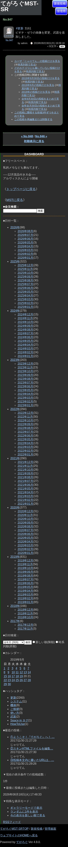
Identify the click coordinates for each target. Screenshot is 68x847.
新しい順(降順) (45, 642)
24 (13, 680)
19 (21, 676)
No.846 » (41, 136)
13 (25, 672)
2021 (15, 458)
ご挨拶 (14, 709)
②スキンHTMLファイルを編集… (31, 748)
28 (29, 680)
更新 (13, 697)
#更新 (19, 28)
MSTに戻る (14, 200)
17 (13, 676)
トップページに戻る (21, 189)
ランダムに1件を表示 (24, 811)
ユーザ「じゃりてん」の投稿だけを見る (37, 61)
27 (25, 680)
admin (24, 43)
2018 (15, 605)
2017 (15, 621)
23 (9, 680)
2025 (15, 261)
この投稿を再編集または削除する (33, 119)
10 (13, 672)
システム (16, 701)
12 (21, 672)
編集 (62, 46)
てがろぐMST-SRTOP (14, 828)
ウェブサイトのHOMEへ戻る (19, 835)
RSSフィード (12, 822)
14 (29, 672)
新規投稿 (60, 3)
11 (17, 672)
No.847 (9, 40)
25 (17, 680)
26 (21, 680)
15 (5, 676)
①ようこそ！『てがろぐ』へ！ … (32, 736)
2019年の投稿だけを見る (36, 91)
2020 (15, 507)
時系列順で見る (27, 64)
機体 (13, 705)
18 (17, 676)
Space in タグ (19, 720)
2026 (15, 227)
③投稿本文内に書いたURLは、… (32, 760)
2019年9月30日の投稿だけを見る (41, 78)
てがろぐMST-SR (19, 6)
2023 (15, 359)
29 (5, 684)
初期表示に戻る (34, 141)
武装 (13, 716)
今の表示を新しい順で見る (27, 815)
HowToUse (17, 724)
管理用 (61, 11)
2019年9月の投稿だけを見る (38, 85)
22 (5, 680)
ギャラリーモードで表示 (26, 807)
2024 (15, 310)
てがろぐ (22, 842)
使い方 (14, 712)
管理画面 (50, 828)
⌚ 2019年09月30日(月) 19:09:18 (47, 43)
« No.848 (27, 136)
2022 (15, 409)
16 (9, 676)
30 (9, 684)
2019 (15, 556)
